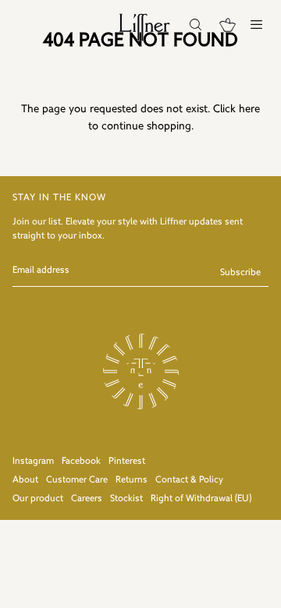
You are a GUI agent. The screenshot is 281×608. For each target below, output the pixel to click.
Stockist (126, 498)
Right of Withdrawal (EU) (201, 498)
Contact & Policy (189, 480)
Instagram (33, 461)
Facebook (81, 461)
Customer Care (77, 480)
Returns (132, 480)
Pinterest (126, 461)
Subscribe (240, 272)
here (249, 109)
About (25, 480)
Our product (37, 498)
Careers (86, 498)
